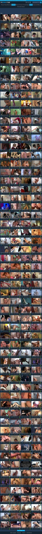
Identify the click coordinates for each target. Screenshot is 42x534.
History (24, 4)
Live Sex (31, 4)
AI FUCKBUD (20, 6)
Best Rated (9, 4)
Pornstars (21, 4)
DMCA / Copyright (13, 532)
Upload (23, 6)
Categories (13, 4)
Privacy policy (19, 532)
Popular (3, 4)
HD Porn (39, 4)
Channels (17, 4)
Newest (6, 4)
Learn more (24, 0)
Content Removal (29, 532)
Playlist (27, 4)
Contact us (23, 532)
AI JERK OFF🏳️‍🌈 (35, 4)
